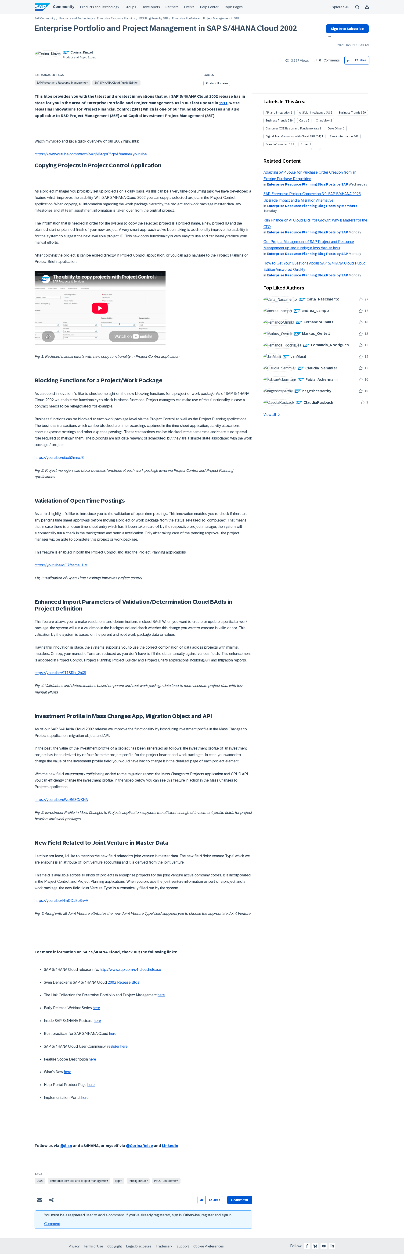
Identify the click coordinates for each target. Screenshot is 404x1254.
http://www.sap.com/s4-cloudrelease (130, 970)
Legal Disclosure (139, 1246)
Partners (172, 7)
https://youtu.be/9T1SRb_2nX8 (60, 673)
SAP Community (45, 18)
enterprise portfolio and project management (79, 1181)
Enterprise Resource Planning (116, 18)
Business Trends (349, 112)
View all (269, 415)
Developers (151, 7)
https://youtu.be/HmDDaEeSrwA (61, 901)
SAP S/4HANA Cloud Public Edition (116, 82)
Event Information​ (277, 144)
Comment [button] (240, 1200)
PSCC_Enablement (166, 1181)
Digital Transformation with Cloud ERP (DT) (293, 136)
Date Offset (335, 128)
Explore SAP (340, 7)
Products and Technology (99, 7)
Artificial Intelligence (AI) (314, 112)
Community (63, 7)
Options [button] (328, 36)
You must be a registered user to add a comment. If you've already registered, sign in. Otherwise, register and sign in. (138, 1215)
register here (117, 1046)
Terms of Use (93, 1246)
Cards (303, 120)
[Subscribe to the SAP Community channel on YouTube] (324, 1246)
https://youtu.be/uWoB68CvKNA (61, 800)
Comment (52, 1224)
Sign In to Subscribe (347, 29)
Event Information (341, 136)
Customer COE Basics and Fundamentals (292, 128)
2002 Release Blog (123, 982)
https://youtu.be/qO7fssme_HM (61, 565)
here (161, 995)
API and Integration (278, 112)
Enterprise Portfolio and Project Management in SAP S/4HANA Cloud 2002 (166, 28)
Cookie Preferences (208, 1246)
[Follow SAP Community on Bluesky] (315, 1246)
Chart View (323, 120)
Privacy (74, 1246)
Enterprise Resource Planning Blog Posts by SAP (307, 184)
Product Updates (217, 83)
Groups (130, 7)
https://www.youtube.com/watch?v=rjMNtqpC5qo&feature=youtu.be (91, 154)
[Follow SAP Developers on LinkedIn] (332, 1246)
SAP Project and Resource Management (62, 82)
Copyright (114, 1246)
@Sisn (66, 1146)
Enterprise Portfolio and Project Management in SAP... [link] (206, 18)
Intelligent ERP (138, 1181)
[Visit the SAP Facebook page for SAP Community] (307, 1246)
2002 (40, 1181)
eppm (118, 1181)
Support (183, 1246)
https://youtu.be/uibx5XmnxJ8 (59, 458)
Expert (305, 144)
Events (189, 7)
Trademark (164, 1246)
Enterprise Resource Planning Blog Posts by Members (312, 206)
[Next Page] (319, 149)
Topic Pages (233, 7)
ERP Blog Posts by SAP (153, 18)
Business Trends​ (276, 120)
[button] (348, 60)
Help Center (209, 7)
